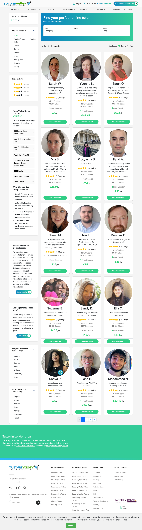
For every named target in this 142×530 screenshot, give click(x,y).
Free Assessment (55, 122)
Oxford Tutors (56, 497)
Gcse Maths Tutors (79, 476)
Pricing (96, 480)
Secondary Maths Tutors (81, 510)
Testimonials (98, 497)
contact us (36, 443)
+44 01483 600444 (25, 445)
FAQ (94, 494)
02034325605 (15, 482)
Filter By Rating (18, 79)
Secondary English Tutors (79, 499)
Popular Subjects (19, 30)
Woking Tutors (56, 505)
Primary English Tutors (80, 494)
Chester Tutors (56, 501)
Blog (95, 490)
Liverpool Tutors (57, 483)
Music (49, 9)
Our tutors (97, 483)
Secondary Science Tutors (79, 505)
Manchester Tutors (58, 480)
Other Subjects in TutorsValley (19, 390)
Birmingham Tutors (58, 476)
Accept (71, 525)
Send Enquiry (22, 292)
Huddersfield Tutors (58, 494)
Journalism (118, 476)
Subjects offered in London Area (20, 350)
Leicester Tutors (57, 490)
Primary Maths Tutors (80, 487)
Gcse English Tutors (79, 480)
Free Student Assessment (124, 3)
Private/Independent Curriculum (73, 9)
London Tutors (56, 473)
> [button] (94, 419)
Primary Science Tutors (80, 490)
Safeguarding (98, 508)
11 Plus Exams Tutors (80, 473)
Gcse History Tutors (79, 483)
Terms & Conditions (100, 501)
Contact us (97, 476)
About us (96, 473)
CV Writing (118, 480)
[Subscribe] (38, 502)
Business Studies (120, 473)
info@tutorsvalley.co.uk (57, 445)
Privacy (96, 505)
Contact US (22, 336)
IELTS (15, 20)
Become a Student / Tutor (122, 9)
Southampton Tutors (58, 487)
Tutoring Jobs (98, 487)
